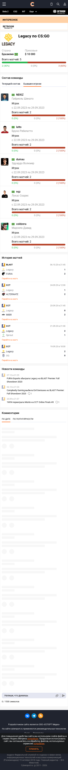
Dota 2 (5, 11)
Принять (34, 749)
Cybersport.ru (27, 765)
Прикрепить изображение (56, 695)
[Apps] (51, 4)
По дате (6, 419)
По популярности (23, 419)
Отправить (63, 695)
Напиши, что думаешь (16, 695)
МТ (23, 11)
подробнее (32, 738)
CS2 (15, 11)
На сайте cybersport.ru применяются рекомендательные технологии (34, 729)
